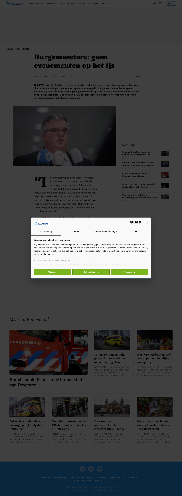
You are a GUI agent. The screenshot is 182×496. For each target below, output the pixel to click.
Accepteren (129, 272)
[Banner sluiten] (147, 223)
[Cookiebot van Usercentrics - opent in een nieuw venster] (129, 223)
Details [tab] (76, 231)
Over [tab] (136, 231)
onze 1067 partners (49, 244)
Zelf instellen (89, 272)
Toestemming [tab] (46, 231)
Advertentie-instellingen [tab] (106, 231)
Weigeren (52, 272)
